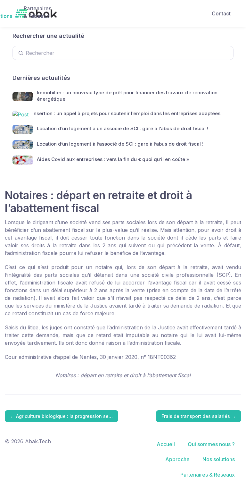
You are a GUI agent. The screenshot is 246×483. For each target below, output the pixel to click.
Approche (177, 459)
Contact (221, 13)
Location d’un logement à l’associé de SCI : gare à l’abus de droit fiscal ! (120, 144)
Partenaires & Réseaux (37, 12)
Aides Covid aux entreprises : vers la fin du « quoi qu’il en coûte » (113, 159)
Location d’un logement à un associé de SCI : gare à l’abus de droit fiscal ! (122, 128)
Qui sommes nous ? (211, 444)
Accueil (166, 444)
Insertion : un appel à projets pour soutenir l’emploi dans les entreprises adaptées (126, 113)
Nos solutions (218, 459)
